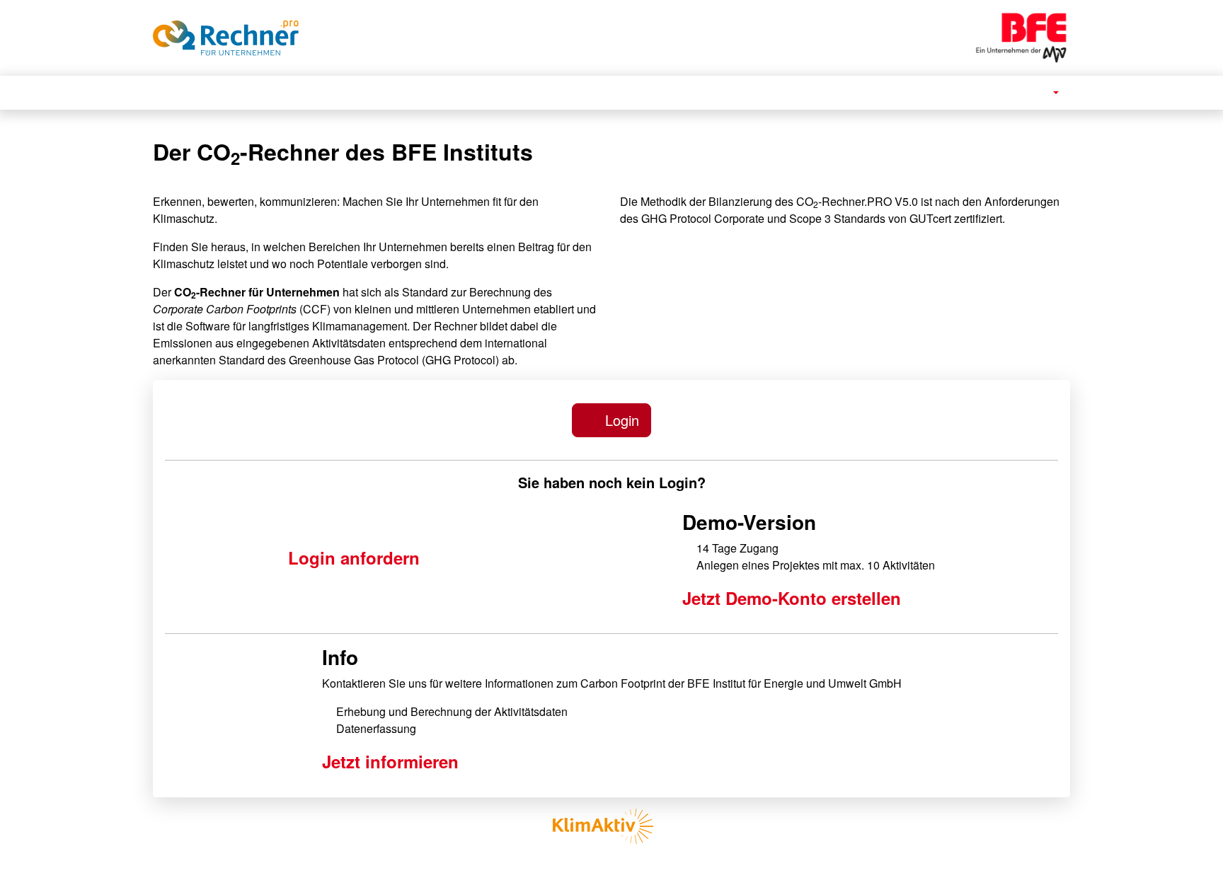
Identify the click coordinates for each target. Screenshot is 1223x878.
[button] (1049, 93)
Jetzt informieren (390, 761)
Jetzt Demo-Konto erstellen (791, 598)
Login (620, 420)
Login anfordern (354, 557)
